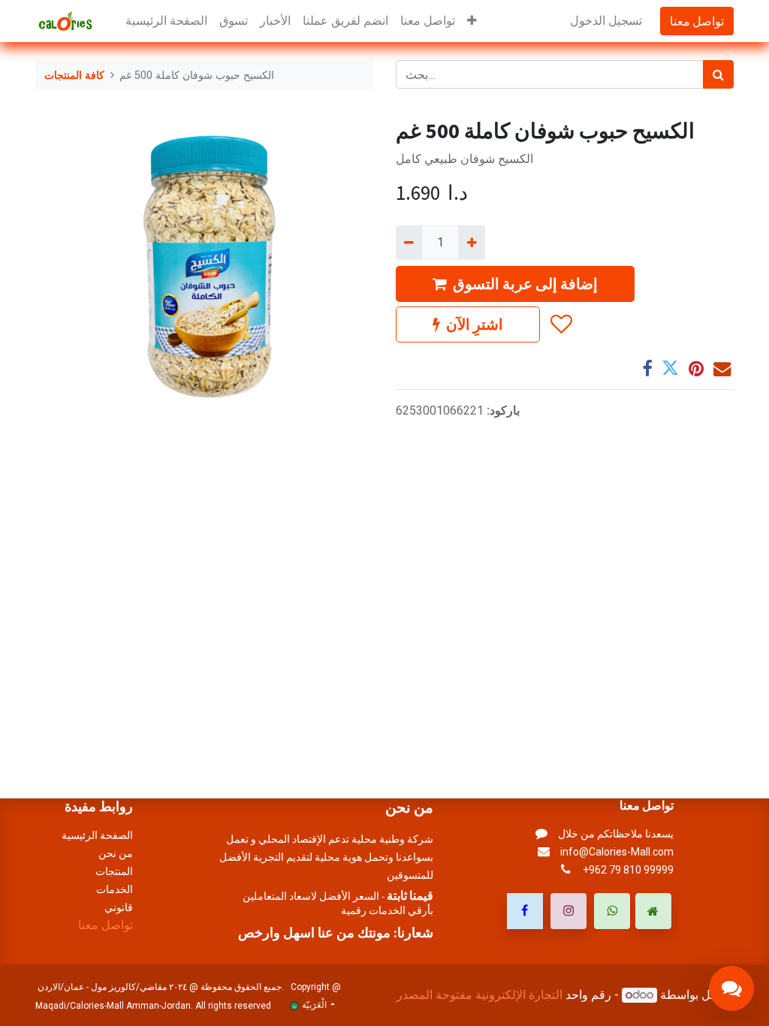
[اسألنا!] (731, 988)
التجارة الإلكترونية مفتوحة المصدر (479, 995)
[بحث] (718, 74)
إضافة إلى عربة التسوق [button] (525, 283)
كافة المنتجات (74, 75)
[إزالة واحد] (409, 242)
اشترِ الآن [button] (474, 324)
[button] (472, 21)
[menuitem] (166, 21)
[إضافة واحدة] (471, 242)
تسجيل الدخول (606, 21)
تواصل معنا (697, 21)
